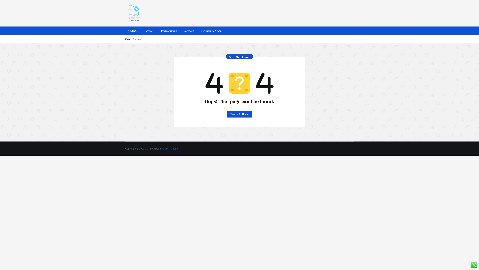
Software (189, 30)
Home (127, 39)
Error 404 (137, 39)
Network (149, 30)
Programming (169, 30)
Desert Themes (171, 148)
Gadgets (133, 30)
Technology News (211, 30)
